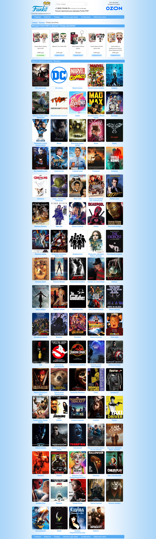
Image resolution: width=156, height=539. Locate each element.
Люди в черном (114, 309)
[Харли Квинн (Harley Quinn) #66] (97, 45)
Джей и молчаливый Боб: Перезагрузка (96, 199)
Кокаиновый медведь (77, 281)
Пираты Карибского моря (40, 393)
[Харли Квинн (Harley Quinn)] (78, 45)
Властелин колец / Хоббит (77, 144)
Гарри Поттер (59, 171)
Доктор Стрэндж (77, 226)
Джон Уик (59, 226)
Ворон (114, 143)
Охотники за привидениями (59, 365)
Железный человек (114, 226)
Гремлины (40, 198)
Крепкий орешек (59, 309)
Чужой (59, 531)
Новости (47, 17)
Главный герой (77, 171)
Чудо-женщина (40, 531)
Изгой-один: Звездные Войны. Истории (96, 255)
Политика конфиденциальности (41, 13)
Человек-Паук (40, 503)
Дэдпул (95, 226)
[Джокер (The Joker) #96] (59, 45)
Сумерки (96, 420)
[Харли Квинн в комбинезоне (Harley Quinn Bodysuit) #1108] (115, 45)
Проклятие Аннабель (77, 392)
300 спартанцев (40, 88)
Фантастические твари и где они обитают (96, 448)
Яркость (96, 531)
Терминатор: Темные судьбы (59, 448)
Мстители (77, 337)
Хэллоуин (96, 475)
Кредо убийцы (41, 309)
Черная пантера (96, 503)
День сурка (77, 198)
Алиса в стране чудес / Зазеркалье (40, 116)
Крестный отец (77, 309)
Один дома (114, 337)
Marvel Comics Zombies (96, 88)
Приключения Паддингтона (59, 393)
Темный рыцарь (40, 448)
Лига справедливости (96, 309)
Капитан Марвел (59, 281)
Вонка (96, 143)
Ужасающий (77, 448)
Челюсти (59, 503)
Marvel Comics (77, 88)
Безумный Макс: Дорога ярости (96, 116)
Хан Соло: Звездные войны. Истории (114, 448)
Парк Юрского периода (77, 364)
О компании (85, 17)
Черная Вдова (77, 503)
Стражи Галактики (77, 420)
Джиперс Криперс (40, 226)
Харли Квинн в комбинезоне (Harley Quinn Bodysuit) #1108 (115, 48)
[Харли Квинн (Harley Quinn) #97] (41, 45)
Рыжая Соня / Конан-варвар (40, 421)
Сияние (59, 420)
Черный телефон (114, 503)
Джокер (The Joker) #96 (59, 46)
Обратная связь (100, 17)
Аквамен (114, 88)
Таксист (114, 420)
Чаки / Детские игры (114, 475)
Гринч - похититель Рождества (59, 199)
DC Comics (59, 88)
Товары (57, 17)
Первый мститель (114, 364)
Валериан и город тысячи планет (40, 144)
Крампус (114, 281)
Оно (40, 364)
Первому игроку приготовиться (95, 365)
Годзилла (114, 171)
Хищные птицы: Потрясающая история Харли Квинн (78, 477)
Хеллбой (41, 475)
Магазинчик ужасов (40, 337)
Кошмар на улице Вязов (96, 281)
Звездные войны (40, 254)
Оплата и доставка (70, 17)
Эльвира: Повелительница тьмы (77, 531)
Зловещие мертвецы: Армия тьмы (59, 255)
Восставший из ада (40, 171)
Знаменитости (77, 254)
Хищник (59, 475)
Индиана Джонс (40, 281)
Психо (96, 392)
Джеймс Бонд (114, 198)
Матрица (59, 337)
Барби (77, 115)
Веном (59, 143)
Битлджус (114, 115)
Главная (37, 17)
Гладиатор (96, 171)
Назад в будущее (96, 337)
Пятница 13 (114, 392)
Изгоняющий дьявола (114, 254)
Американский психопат (59, 115)
